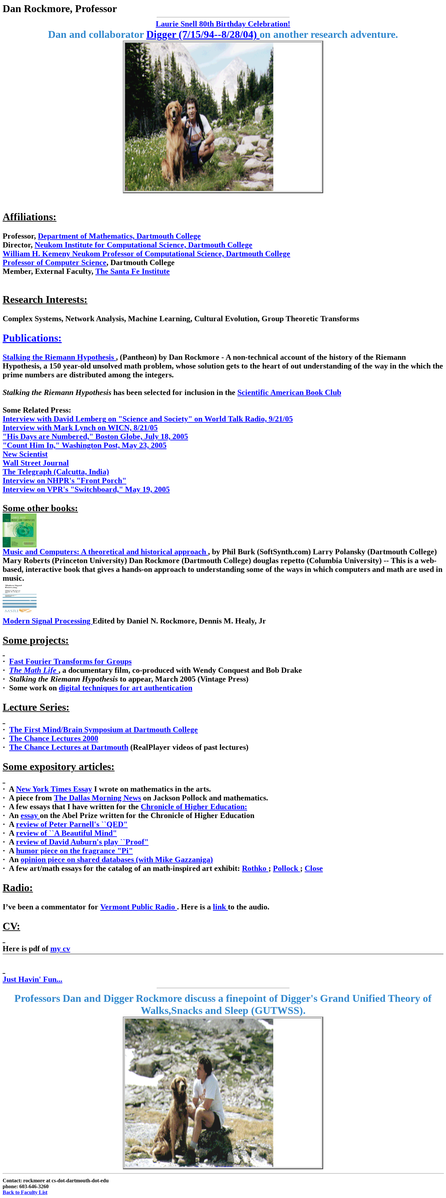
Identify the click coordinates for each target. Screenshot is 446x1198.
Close (314, 868)
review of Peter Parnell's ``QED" (72, 824)
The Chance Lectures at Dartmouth (68, 747)
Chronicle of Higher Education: (194, 806)
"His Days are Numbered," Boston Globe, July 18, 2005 (95, 436)
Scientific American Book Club (289, 392)
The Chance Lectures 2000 (53, 738)
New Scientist (25, 454)
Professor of (24, 262)
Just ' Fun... (32, 979)
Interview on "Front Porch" (64, 480)
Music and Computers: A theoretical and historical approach (105, 551)
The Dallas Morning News (97, 798)
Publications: (32, 338)
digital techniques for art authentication (125, 688)
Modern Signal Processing (47, 621)
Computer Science (75, 262)
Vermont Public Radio (138, 907)
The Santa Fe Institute (132, 271)
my (60, 948)
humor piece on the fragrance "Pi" (74, 850)
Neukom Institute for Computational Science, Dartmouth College (143, 245)
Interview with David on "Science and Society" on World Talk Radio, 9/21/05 (148, 419)
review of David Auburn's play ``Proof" (82, 842)
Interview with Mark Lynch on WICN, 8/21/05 (80, 427)
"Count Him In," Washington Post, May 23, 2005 (85, 445)
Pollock (286, 868)
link (220, 907)
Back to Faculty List (25, 1192)
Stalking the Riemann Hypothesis (59, 357)
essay (30, 815)
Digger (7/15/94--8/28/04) (203, 34)
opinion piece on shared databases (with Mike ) (117, 859)
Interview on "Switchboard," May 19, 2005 (86, 489)
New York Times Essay (54, 789)
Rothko (255, 868)
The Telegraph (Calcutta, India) (56, 471)
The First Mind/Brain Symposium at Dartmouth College (103, 729)
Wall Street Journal (36, 463)
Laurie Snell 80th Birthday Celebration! (223, 24)
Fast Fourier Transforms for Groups (70, 661)
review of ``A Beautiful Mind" (66, 833)
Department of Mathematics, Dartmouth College (119, 236)
